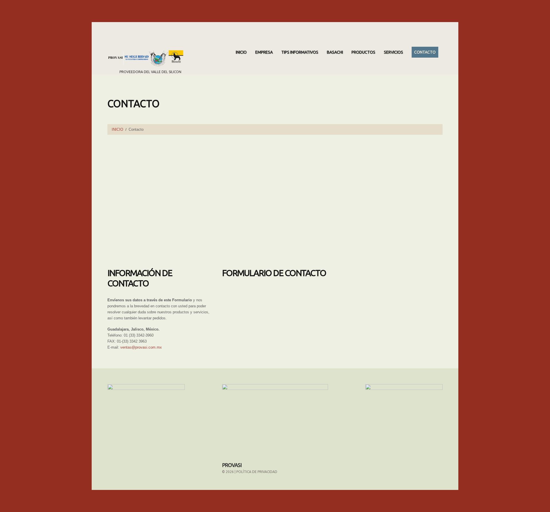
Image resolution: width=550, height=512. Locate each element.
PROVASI (231, 465)
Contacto (425, 52)
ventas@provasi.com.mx (141, 347)
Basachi (335, 52)
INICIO (241, 52)
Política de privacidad (256, 472)
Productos (363, 52)
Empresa (264, 52)
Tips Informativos (299, 52)
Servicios (393, 52)
